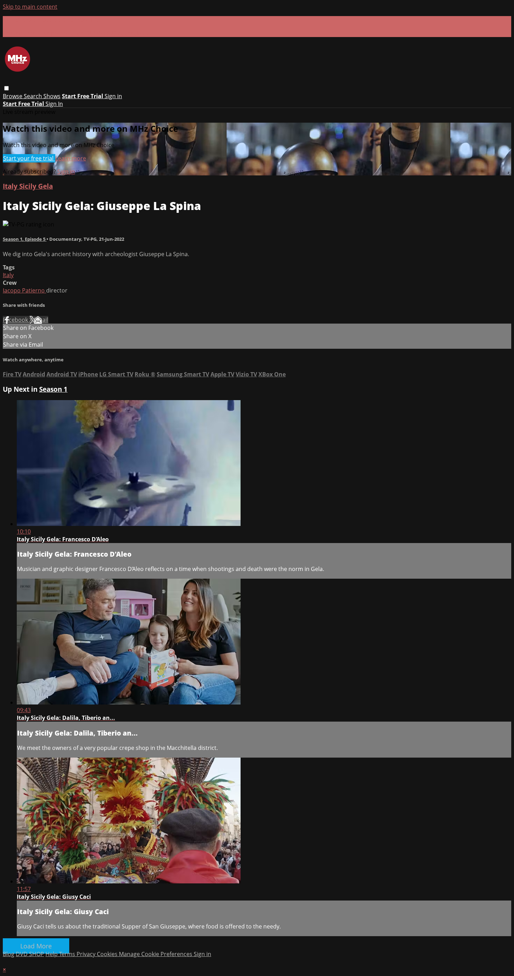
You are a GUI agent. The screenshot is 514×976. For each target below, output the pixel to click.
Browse (13, 96)
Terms (68, 954)
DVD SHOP (30, 954)
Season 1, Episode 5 (25, 239)
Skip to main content (30, 6)
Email (41, 320)
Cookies (108, 954)
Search (33, 96)
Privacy (87, 954)
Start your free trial (29, 158)
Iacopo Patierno (24, 290)
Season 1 (53, 389)
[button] (6, 88)
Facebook (16, 320)
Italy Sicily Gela (28, 186)
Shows (51, 96)
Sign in (113, 96)
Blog (8, 954)
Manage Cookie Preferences (156, 954)
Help (52, 954)
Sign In (54, 104)
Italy (8, 275)
